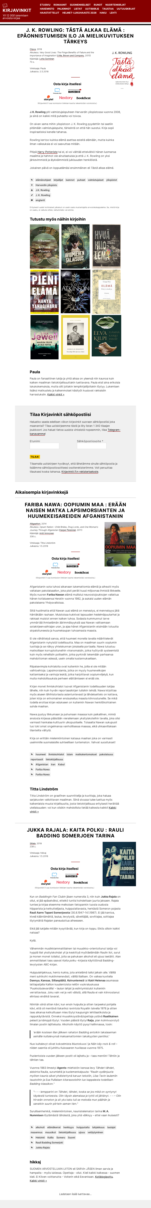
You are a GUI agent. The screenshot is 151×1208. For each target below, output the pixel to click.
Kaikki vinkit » (55, 394)
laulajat (111, 1127)
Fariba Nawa (43, 769)
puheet (81, 179)
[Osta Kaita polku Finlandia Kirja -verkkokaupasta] (55, 877)
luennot (70, 179)
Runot (98, 4)
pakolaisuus (106, 754)
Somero (60, 1137)
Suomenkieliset (80, 4)
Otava (33, 49)
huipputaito (83, 1127)
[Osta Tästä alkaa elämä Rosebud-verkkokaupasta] (76, 93)
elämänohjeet (43, 179)
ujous (82, 1132)
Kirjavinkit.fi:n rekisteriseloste (79, 471)
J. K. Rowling (43, 195)
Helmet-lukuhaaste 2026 (79, 12)
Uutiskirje (92, 8)
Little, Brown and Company (70, 55)
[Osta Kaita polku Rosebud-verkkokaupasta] (73, 877)
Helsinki (40, 1137)
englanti (40, 200)
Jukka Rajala (43, 1147)
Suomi (71, 1137)
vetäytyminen (95, 1132)
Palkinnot (64, 8)
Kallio (50, 1137)
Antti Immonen (46, 533)
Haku (103, 12)
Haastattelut (49, 12)
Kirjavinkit (17, 10)
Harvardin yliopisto (46, 185)
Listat (78, 8)
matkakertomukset (86, 754)
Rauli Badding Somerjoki (49, 1142)
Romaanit (60, 4)
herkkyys (68, 1127)
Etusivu (45, 4)
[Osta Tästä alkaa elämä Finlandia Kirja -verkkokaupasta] (58, 93)
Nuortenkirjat (115, 4)
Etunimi (35, 441)
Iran (53, 764)
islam (70, 754)
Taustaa (108, 8)
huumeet (41, 754)
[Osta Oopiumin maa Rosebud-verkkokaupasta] (74, 567)
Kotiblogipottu (104, 1176)
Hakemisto (47, 8)
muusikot (50, 1132)
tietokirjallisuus (54, 759)
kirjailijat (58, 179)
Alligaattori (35, 523)
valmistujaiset (96, 179)
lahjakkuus (98, 1127)
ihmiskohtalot (56, 754)
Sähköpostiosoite (90, 441)
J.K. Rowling (43, 190)
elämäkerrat (54, 1127)
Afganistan (42, 764)
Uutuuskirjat (126, 8)
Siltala (33, 843)
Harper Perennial (67, 530)
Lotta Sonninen (46, 59)
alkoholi (40, 1127)
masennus (36, 1132)
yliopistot (111, 179)
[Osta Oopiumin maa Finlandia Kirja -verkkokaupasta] (56, 567)
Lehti (113, 12)
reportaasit (37, 759)
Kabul (61, 764)
